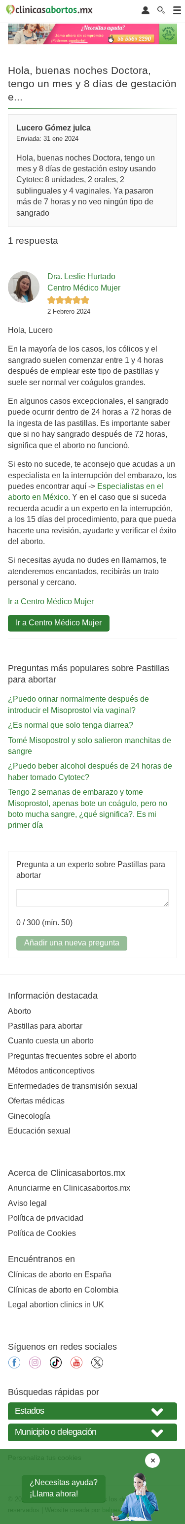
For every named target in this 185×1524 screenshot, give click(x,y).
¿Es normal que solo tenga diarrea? (70, 725)
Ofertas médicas (36, 1101)
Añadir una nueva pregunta (71, 943)
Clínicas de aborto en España (59, 1274)
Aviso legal (27, 1203)
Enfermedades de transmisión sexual (73, 1086)
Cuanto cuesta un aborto (51, 1041)
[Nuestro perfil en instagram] (35, 1366)
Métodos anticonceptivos (51, 1071)
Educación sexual (39, 1131)
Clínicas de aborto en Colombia (63, 1290)
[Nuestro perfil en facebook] (14, 1366)
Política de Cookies (42, 1233)
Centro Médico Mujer (83, 288)
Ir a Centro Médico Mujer (51, 601)
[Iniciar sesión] (145, 11)
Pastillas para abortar (45, 1026)
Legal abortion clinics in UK (56, 1304)
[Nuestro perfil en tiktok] (55, 1366)
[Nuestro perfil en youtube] (76, 1366)
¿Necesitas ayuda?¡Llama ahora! (64, 1487)
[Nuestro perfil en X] (97, 1366)
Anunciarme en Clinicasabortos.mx (69, 1188)
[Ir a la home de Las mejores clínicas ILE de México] (51, 11)
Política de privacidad (45, 1218)
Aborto (19, 1011)
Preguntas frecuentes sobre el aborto (72, 1056)
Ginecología (29, 1116)
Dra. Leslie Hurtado (81, 276)
